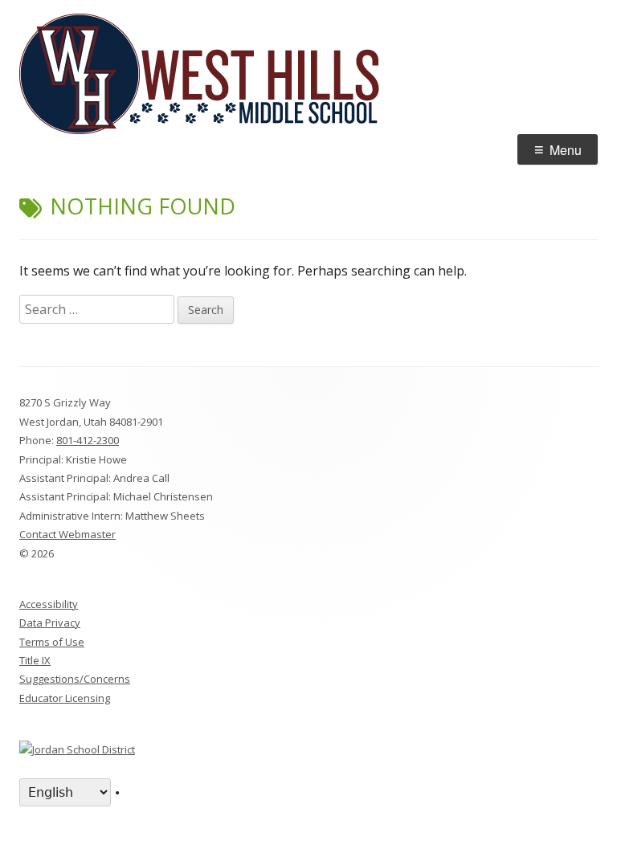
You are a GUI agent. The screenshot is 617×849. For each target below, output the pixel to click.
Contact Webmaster (67, 534)
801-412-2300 (87, 440)
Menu (566, 150)
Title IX (35, 660)
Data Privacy (49, 622)
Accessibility (48, 604)
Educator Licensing (64, 698)
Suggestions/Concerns (74, 678)
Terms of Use (51, 642)
